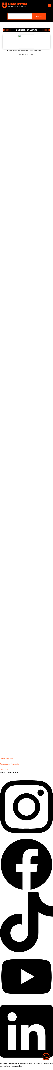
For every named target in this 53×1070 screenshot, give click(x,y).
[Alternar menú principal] (49, 5)
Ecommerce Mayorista (9, 764)
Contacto (4, 770)
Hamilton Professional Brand (34, 5)
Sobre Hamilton (6, 759)
